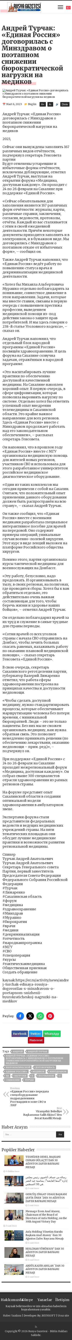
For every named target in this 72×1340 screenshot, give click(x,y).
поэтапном (46, 1075)
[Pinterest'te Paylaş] (50, 1016)
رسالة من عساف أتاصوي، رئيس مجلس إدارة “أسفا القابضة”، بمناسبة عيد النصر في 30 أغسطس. (46, 1181)
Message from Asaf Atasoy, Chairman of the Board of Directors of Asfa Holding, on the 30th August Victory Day (46, 1216)
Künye (27, 1300)
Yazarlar (44, 1300)
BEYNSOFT (48, 1315)
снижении (13, 1080)
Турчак (29, 1080)
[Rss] (36, 1327)
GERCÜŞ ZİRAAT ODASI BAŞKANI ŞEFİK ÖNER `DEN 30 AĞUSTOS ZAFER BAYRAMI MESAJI (46, 1198)
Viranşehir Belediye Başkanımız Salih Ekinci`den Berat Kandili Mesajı (42, 1113)
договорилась (45, 1067)
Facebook (19, 1033)
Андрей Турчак (37, 1051)
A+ (42, 104)
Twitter (35, 1033)
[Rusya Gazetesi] (24, 7)
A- (50, 104)
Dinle (65, 104)
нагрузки (20, 1075)
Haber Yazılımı (12, 1315)
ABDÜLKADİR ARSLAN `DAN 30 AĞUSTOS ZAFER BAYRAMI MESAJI (45, 1269)
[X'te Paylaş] (30, 1016)
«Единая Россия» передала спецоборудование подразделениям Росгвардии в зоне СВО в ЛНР (29, 1097)
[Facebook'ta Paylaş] (20, 1016)
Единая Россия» (16, 1071)
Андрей (18, 1051)
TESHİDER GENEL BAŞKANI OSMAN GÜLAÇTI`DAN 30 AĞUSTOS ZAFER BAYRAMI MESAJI (43, 1162)
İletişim (62, 1300)
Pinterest (36, 1040)
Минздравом (58, 1071)
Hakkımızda (9, 1300)
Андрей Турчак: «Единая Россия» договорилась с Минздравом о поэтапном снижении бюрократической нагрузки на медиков (34, 1059)
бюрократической (18, 1067)
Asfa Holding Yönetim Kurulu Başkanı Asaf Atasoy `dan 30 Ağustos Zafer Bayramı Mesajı (45, 1235)
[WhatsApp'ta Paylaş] (40, 1016)
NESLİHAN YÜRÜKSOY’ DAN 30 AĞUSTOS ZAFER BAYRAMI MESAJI (45, 1252)
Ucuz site (63, 1315)
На (7, 1075)
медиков (38, 1071)
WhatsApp (52, 1033)
